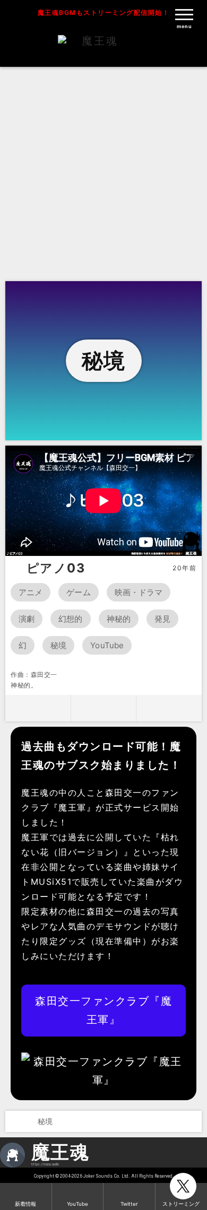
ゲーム (78, 592)
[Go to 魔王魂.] (15, 1121)
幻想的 (70, 619)
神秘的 (119, 619)
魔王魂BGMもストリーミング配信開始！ (104, 12)
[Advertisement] (103, 172)
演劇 (26, 619)
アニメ (30, 592)
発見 (162, 619)
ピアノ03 (56, 568)
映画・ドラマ (139, 592)
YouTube (107, 645)
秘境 (58, 645)
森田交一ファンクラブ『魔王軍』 (103, 1010)
